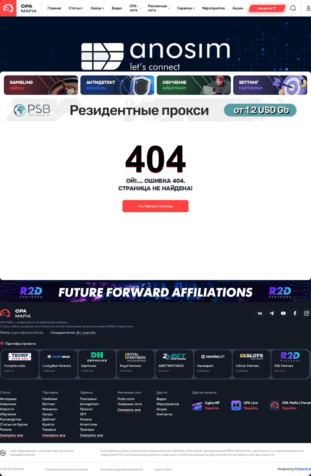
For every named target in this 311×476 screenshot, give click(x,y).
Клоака (86, 419)
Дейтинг (49, 419)
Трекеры (87, 429)
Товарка (49, 429)
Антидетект (89, 404)
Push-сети (126, 399)
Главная (54, 8)
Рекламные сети (157, 8)
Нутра (47, 414)
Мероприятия (213, 8)
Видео (117, 8)
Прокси (86, 409)
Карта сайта (163, 469)
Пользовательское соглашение (66, 469)
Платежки (88, 399)
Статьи (75, 8)
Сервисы (184, 8)
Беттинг (48, 404)
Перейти (212, 408)
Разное (6, 429)
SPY (83, 414)
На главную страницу (155, 206)
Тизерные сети (130, 404)
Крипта (48, 424)
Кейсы (96, 8)
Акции (238, 8)
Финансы (49, 409)
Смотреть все (11, 435)
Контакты (164, 414)
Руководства (10, 419)
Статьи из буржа (14, 424)
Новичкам (8, 404)
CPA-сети (134, 8)
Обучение (8, 414)
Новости (7, 409)
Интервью (8, 399)
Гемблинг (50, 399)
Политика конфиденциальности (121, 469)
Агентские (88, 424)
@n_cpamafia (85, 333)
